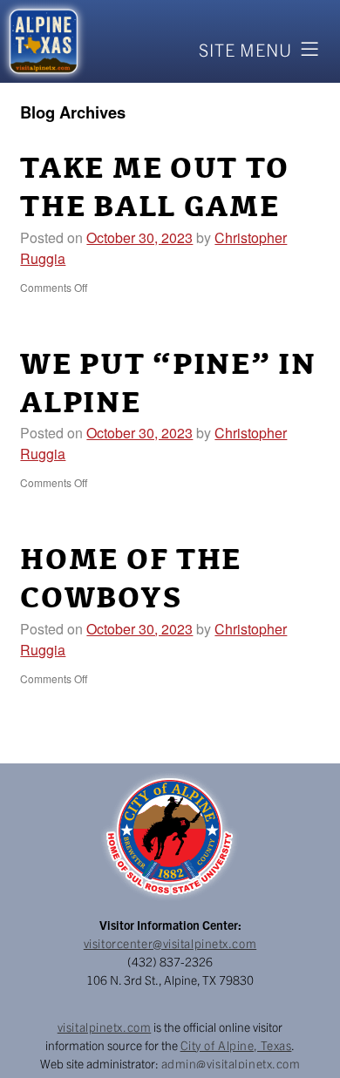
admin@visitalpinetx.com (231, 1063)
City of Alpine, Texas (236, 1045)
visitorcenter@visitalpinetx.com (170, 943)
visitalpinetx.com (105, 1026)
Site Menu (245, 49)
